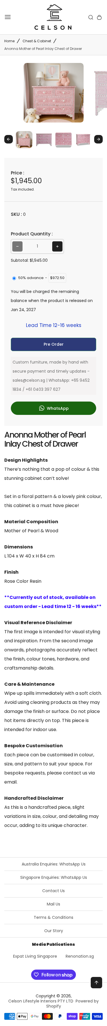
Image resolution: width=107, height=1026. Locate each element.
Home (9, 41)
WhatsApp (57, 408)
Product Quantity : (32, 234)
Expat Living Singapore (35, 956)
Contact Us (53, 891)
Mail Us (53, 904)
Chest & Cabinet (37, 41)
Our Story (53, 931)
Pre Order (54, 344)
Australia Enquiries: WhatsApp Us (54, 864)
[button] (24, 139)
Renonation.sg (80, 956)
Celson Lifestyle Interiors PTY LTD (40, 1001)
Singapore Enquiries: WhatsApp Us (53, 877)
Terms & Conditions (53, 917)
